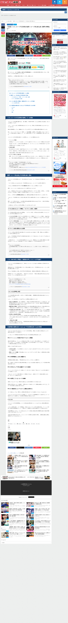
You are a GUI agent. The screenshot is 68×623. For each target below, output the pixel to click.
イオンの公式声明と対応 (15, 102)
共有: (12, 108)
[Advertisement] (60, 127)
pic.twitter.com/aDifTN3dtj (24, 284)
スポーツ (23, 5)
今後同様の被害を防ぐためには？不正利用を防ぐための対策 (22, 105)
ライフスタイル (58, 5)
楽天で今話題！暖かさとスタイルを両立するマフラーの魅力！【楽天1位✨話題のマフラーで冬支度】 (60, 57)
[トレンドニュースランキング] (60, 39)
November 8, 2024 (27, 86)
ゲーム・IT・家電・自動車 (42, 5)
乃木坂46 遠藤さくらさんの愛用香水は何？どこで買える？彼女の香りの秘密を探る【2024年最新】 (60, 53)
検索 (60, 30)
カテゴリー (55, 26)
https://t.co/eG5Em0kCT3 (30, 167)
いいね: (12, 110)
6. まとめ (13, 107)
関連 (12, 112)
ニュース (12, 5)
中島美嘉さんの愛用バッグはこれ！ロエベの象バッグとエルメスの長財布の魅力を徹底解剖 (60, 48)
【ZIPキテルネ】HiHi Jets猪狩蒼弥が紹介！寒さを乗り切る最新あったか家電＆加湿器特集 (60, 62)
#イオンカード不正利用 (41, 167)
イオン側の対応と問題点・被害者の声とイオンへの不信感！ (22, 101)
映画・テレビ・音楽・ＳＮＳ (31, 5)
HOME (8, 5)
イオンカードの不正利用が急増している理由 (19, 93)
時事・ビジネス (18, 5)
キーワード (55, 22)
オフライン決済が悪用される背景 (16, 98)
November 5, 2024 (25, 254)
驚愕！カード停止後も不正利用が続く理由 (19, 95)
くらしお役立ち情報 (51, 5)
